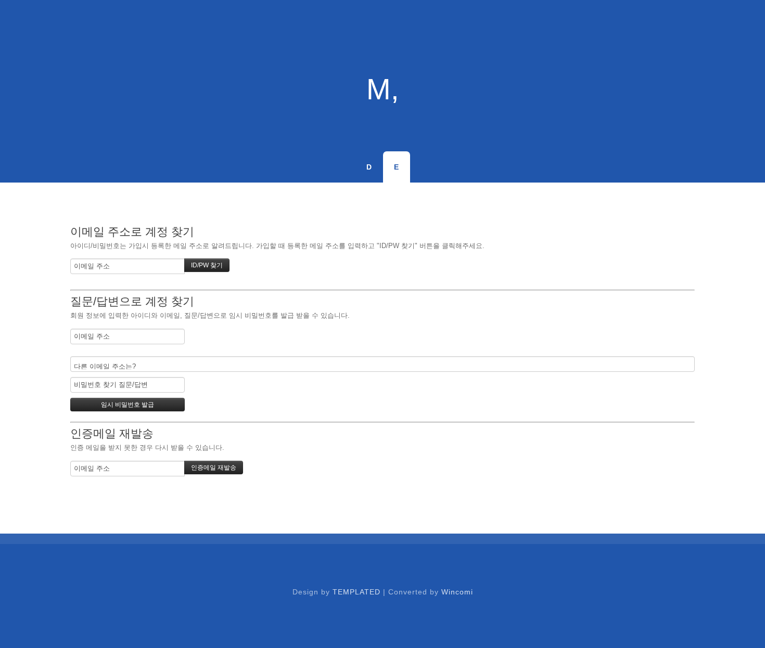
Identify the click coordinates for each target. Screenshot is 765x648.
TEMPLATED (356, 592)
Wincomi (457, 592)
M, (382, 89)
